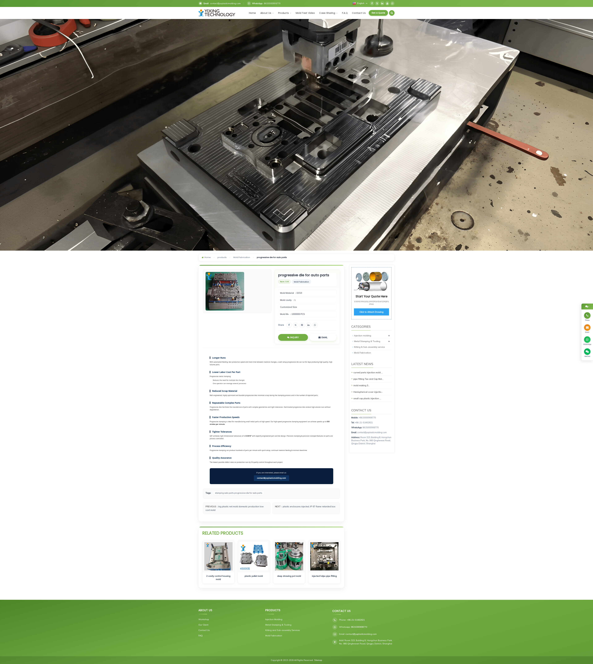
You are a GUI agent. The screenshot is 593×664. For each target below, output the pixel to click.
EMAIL (325, 337)
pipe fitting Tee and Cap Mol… (368, 378)
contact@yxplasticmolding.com (271, 478)
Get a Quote (378, 12)
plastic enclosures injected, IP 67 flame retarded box (309, 506)
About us (266, 13)
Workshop (203, 619)
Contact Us (204, 630)
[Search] (392, 13)
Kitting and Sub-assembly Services (282, 630)
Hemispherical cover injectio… (368, 391)
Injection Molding (273, 619)
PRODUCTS (272, 610)
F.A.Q (345, 13)
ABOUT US (205, 610)
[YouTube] (387, 3)
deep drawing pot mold (289, 576)
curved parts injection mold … (368, 372)
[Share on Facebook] (289, 325)
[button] (273, 13)
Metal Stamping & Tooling (367, 341)
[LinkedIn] (382, 3)
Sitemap (318, 660)
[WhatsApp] (392, 3)
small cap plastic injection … (367, 398)
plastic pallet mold (254, 576)
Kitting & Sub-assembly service (369, 346)
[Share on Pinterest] (302, 325)
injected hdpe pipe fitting (324, 576)
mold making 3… (361, 385)
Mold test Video (305, 13)
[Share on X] (295, 325)
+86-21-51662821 (364, 422)
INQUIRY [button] (294, 337)
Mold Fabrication (241, 257)
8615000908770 (371, 427)
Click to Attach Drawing (371, 311)
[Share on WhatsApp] (315, 325)
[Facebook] (372, 3)
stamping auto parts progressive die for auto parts (238, 493)
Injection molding (362, 335)
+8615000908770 (367, 417)
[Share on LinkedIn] (308, 325)
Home (252, 13)
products (284, 13)
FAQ (200, 635)
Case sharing (327, 13)
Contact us (359, 13)
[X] (377, 3)
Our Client (203, 624)
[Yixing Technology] (217, 13)
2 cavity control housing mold (218, 578)
